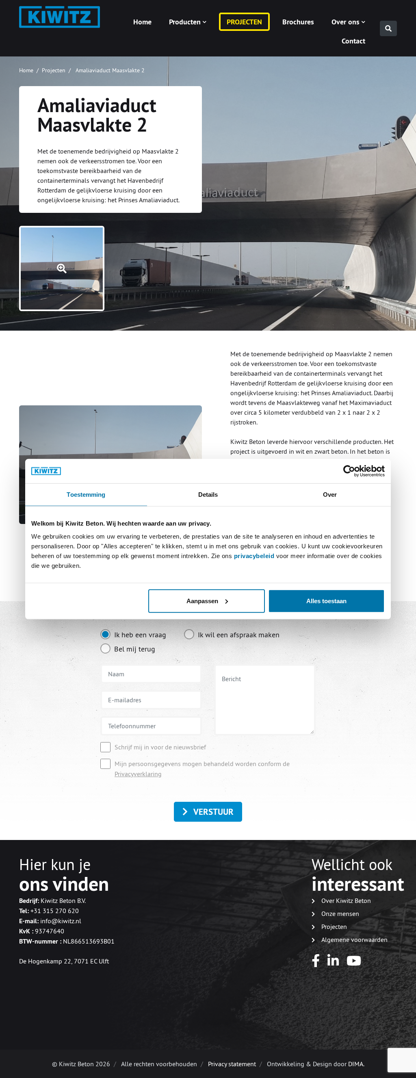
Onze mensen (340, 913)
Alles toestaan (326, 600)
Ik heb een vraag (140, 634)
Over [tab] (330, 494)
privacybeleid (255, 555)
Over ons (346, 21)
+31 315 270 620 (54, 911)
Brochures (298, 21)
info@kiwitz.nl (60, 921)
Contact (353, 40)
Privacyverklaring (138, 774)
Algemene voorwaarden (354, 939)
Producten (185, 21)
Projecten (244, 21)
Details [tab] (208, 494)
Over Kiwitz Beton (346, 900)
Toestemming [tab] (86, 494)
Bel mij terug (134, 649)
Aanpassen (202, 600)
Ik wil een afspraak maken (239, 634)
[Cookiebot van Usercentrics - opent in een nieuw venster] (349, 471)
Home (142, 21)
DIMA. (356, 1064)
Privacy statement (232, 1064)
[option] (133, 636)
